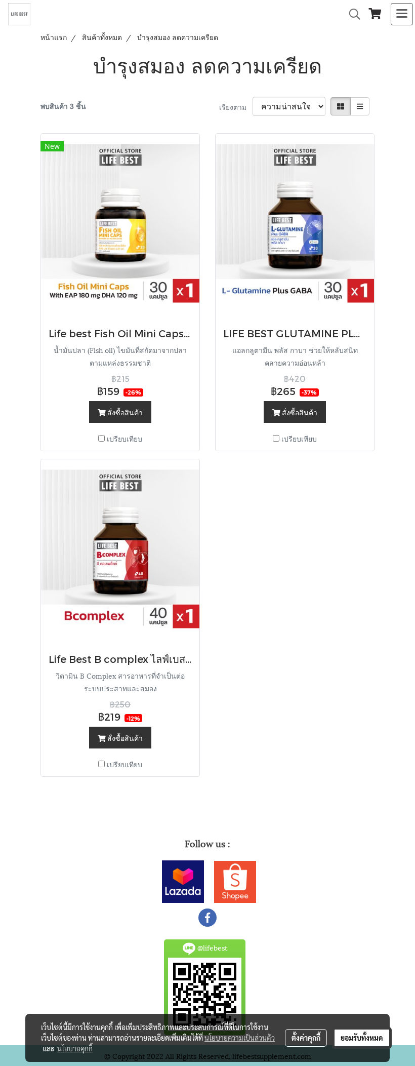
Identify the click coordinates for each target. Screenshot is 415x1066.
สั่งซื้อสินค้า (124, 412)
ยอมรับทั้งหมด (362, 1037)
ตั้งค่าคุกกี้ (306, 1037)
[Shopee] (235, 880)
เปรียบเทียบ (124, 438)
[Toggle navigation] (402, 14)
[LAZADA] (183, 880)
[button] (351, 14)
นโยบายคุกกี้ (75, 1048)
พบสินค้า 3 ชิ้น (63, 105)
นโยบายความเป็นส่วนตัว (239, 1037)
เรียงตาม (236, 106)
